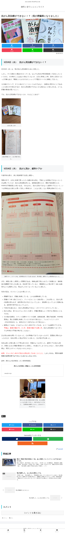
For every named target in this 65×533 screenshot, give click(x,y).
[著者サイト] (17, 439)
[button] (60, 291)
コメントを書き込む (32, 513)
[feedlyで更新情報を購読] (48, 439)
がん (4, 416)
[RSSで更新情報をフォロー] (32, 443)
